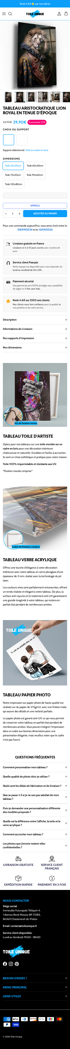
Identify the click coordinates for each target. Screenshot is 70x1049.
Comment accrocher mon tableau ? (23, 834)
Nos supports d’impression (18, 338)
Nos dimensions (12, 347)
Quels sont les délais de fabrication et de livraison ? (32, 785)
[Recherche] (12, 14)
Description (10, 319)
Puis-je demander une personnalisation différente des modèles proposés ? (31, 810)
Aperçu (35, 205)
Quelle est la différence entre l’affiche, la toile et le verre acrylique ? (31, 823)
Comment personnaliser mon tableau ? (25, 767)
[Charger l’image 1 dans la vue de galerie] (35, 55)
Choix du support (16, 129)
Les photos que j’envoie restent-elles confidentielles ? (24, 845)
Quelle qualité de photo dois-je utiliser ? (26, 776)
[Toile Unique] (35, 13)
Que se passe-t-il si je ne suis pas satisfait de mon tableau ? (31, 797)
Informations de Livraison (17, 329)
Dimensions (11, 158)
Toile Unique (16, 1036)
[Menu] (4, 14)
